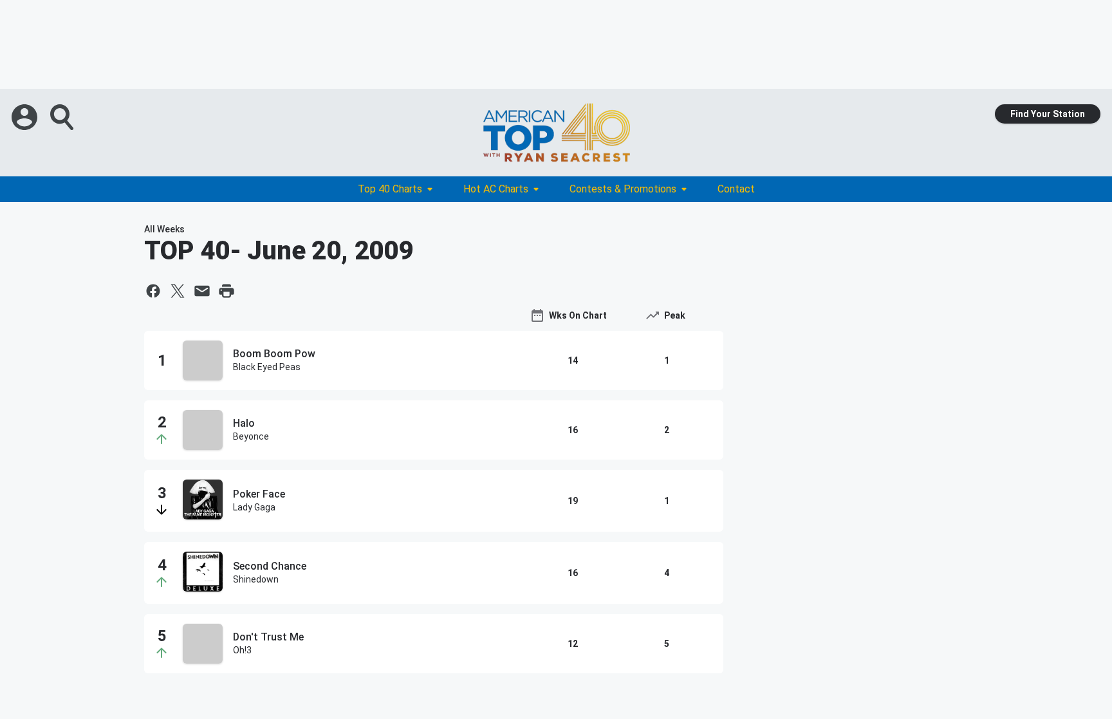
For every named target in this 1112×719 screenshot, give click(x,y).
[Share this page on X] (178, 291)
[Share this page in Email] (202, 291)
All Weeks (164, 229)
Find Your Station (1047, 114)
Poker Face (259, 494)
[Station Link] (556, 132)
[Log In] (26, 117)
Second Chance (269, 566)
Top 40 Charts (390, 189)
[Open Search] (63, 117)
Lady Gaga (254, 507)
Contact (736, 189)
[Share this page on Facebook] (153, 291)
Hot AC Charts (495, 189)
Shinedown (256, 579)
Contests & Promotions (623, 189)
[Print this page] (227, 291)
